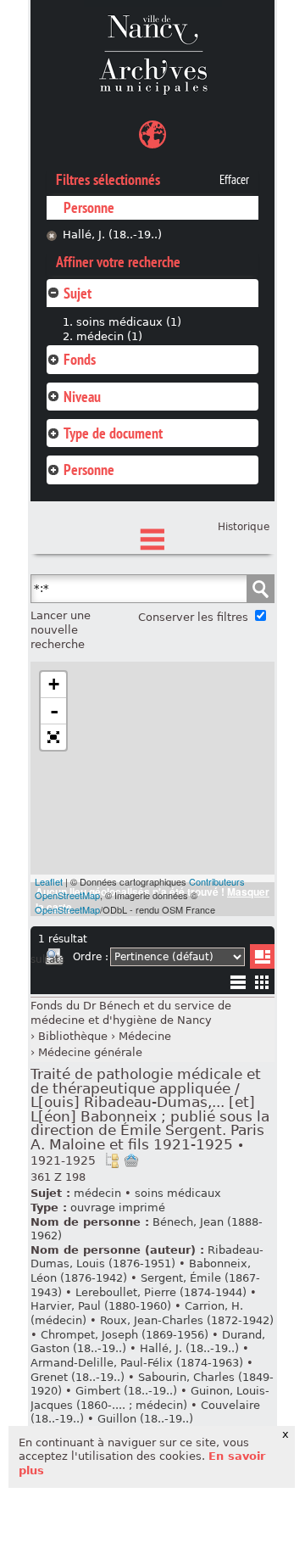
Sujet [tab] (78, 293)
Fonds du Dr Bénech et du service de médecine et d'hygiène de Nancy (130, 1012)
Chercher (260, 588)
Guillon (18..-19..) (145, 1418)
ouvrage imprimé (117, 1207)
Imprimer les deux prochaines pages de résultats (54, 959)
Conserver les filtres (193, 617)
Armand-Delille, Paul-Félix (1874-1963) (136, 1362)
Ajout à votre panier (131, 1160)
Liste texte (237, 985)
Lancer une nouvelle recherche (60, 629)
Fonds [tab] (80, 359)
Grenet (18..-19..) (77, 1377)
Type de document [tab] (113, 433)
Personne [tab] (89, 469)
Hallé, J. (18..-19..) (112, 234)
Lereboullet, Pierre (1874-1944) (161, 1292)
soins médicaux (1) (128, 322)
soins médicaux (178, 1193)
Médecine (145, 1036)
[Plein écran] (53, 737)
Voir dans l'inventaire (111, 1160)
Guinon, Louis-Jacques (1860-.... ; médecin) (149, 1398)
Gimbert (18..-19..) (126, 1390)
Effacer (234, 179)
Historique (243, 527)
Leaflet (49, 881)
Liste (262, 956)
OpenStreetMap (67, 909)
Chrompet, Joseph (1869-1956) (124, 1334)
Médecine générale (90, 1052)
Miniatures (262, 982)
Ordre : (90, 957)
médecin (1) (109, 336)
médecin (97, 1193)
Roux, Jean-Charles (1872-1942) (187, 1320)
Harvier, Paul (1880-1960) (100, 1306)
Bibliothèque (73, 1036)
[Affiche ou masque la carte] (152, 137)
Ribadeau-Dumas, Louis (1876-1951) (146, 1257)
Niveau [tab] (82, 396)
